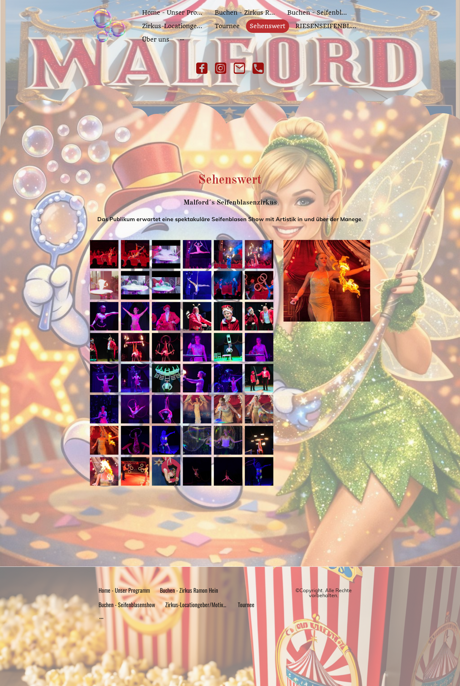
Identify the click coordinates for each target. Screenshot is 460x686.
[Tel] (258, 68)
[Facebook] (201, 68)
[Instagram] (220, 68)
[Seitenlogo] (109, 26)
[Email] (239, 68)
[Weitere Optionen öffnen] (182, 39)
